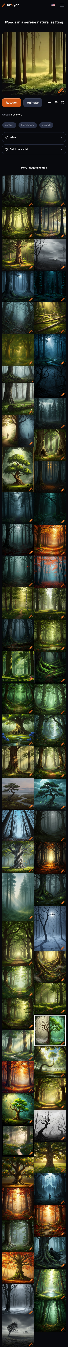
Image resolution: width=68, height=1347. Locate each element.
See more (16, 114)
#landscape (28, 125)
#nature (9, 125)
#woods (46, 125)
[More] (49, 102)
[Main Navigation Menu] (62, 5)
